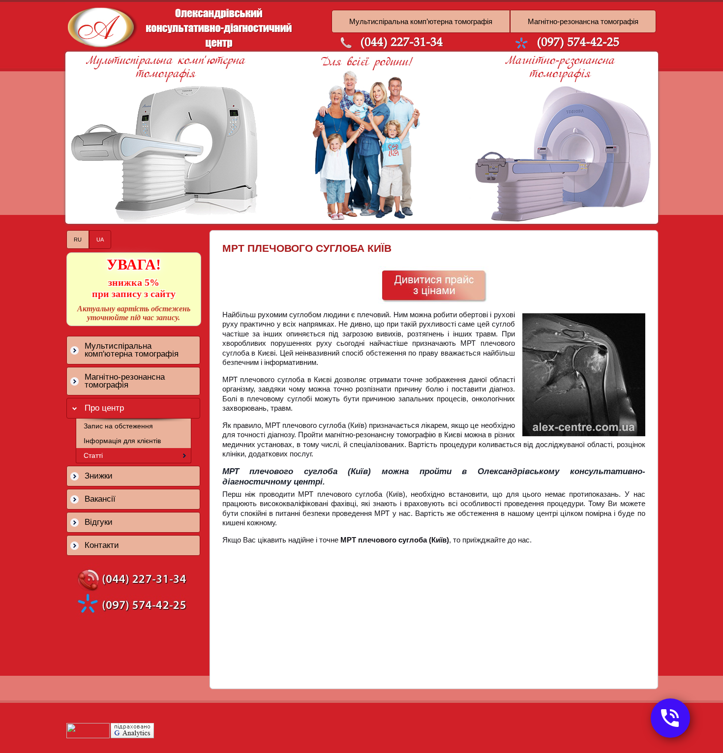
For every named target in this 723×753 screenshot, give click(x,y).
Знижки (99, 476)
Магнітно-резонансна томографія (583, 21)
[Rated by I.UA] (88, 736)
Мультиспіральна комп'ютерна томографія (132, 350)
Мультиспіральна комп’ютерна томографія (420, 21)
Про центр (104, 408)
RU (78, 239)
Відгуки (99, 522)
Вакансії (100, 499)
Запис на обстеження (118, 426)
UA (100, 239)
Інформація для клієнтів (122, 441)
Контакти (102, 545)
